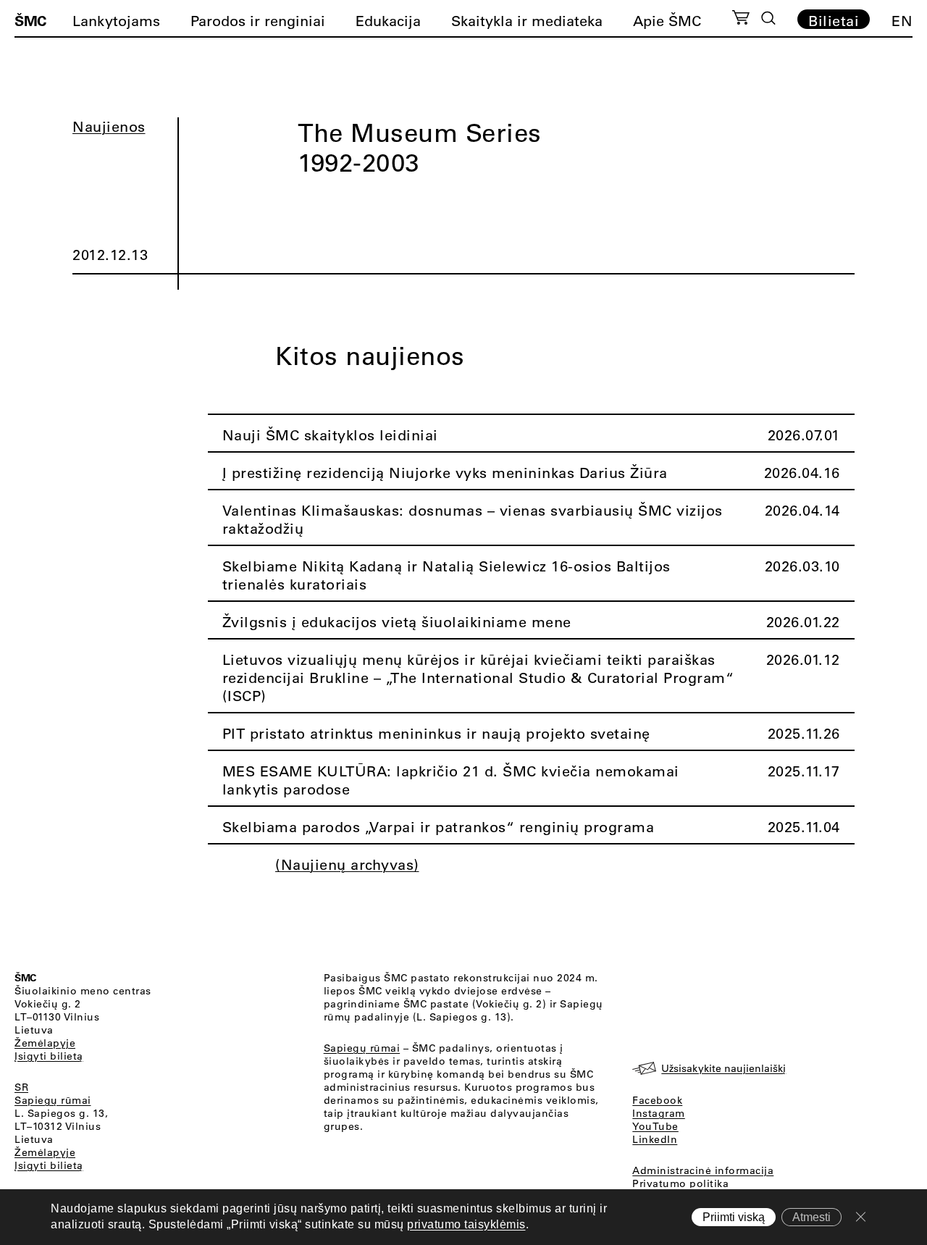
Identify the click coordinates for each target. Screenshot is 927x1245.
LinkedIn (654, 1139)
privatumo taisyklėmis (466, 1225)
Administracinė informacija (702, 1170)
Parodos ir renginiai (257, 21)
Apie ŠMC (667, 21)
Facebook (657, 1100)
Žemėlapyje (44, 1042)
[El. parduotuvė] (740, 20)
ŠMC (30, 20)
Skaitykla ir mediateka (527, 21)
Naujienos (109, 126)
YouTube (655, 1126)
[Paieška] (768, 18)
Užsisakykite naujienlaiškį (723, 1068)
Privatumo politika (680, 1183)
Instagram (658, 1113)
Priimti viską (733, 1217)
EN (902, 21)
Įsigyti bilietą (48, 1055)
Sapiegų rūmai (52, 1100)
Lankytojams (116, 21)
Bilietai (833, 20)
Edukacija (388, 21)
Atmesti (811, 1217)
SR (21, 1087)
